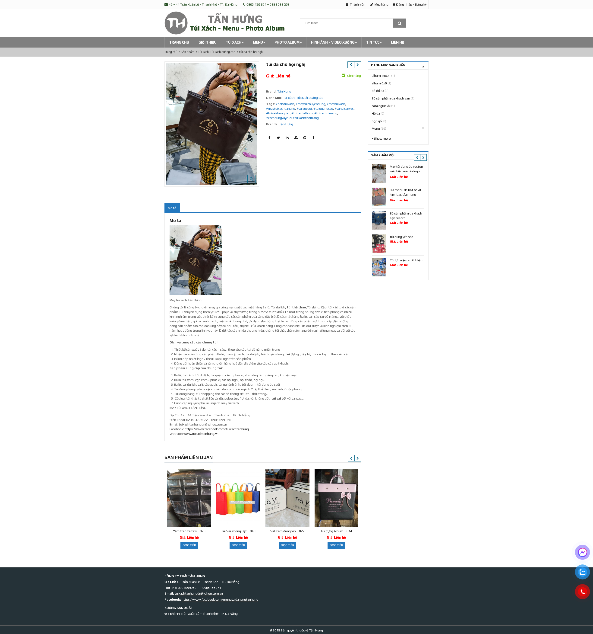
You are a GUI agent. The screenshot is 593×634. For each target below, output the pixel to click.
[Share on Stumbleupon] (296, 137)
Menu (258, 42)
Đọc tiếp (189, 545)
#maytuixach (336, 104)
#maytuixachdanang (280, 108)
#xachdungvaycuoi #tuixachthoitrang (292, 118)
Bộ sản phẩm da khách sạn (391, 98)
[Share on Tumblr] (313, 137)
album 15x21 (381, 75)
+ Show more (381, 138)
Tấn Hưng (284, 91)
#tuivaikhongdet (278, 113)
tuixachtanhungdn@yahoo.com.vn (199, 593)
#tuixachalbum (302, 113)
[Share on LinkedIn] (287, 137)
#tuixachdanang (325, 113)
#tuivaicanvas (344, 108)
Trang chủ (179, 42)
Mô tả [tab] (172, 208)
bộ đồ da (378, 91)
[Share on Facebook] (269, 137)
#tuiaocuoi (304, 108)
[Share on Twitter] (278, 137)
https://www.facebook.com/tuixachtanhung (217, 429)
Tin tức (373, 42)
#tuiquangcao (323, 108)
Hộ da (376, 113)
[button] (255, 182)
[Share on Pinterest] (304, 137)
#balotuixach (285, 104)
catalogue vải (381, 106)
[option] (211, 124)
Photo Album (287, 42)
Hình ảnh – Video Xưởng (333, 42)
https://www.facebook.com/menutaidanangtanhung (220, 599)
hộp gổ (377, 121)
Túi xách (234, 42)
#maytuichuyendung (310, 104)
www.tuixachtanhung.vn (200, 433)
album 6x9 (379, 83)
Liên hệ (397, 42)
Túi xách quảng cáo (309, 97)
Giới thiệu (207, 42)
